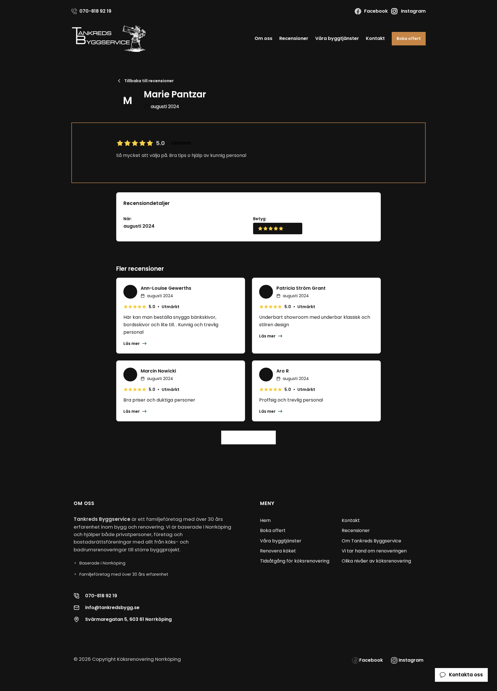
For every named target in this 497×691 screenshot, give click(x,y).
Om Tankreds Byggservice (371, 541)
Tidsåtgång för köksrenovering (294, 561)
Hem (265, 520)
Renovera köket (278, 551)
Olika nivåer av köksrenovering (376, 561)
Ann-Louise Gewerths (166, 288)
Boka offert (409, 38)
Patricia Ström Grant (301, 288)
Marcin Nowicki (158, 371)
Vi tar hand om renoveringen (374, 551)
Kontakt (375, 38)
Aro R (282, 371)
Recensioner (293, 38)
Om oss (263, 38)
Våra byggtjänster (337, 38)
